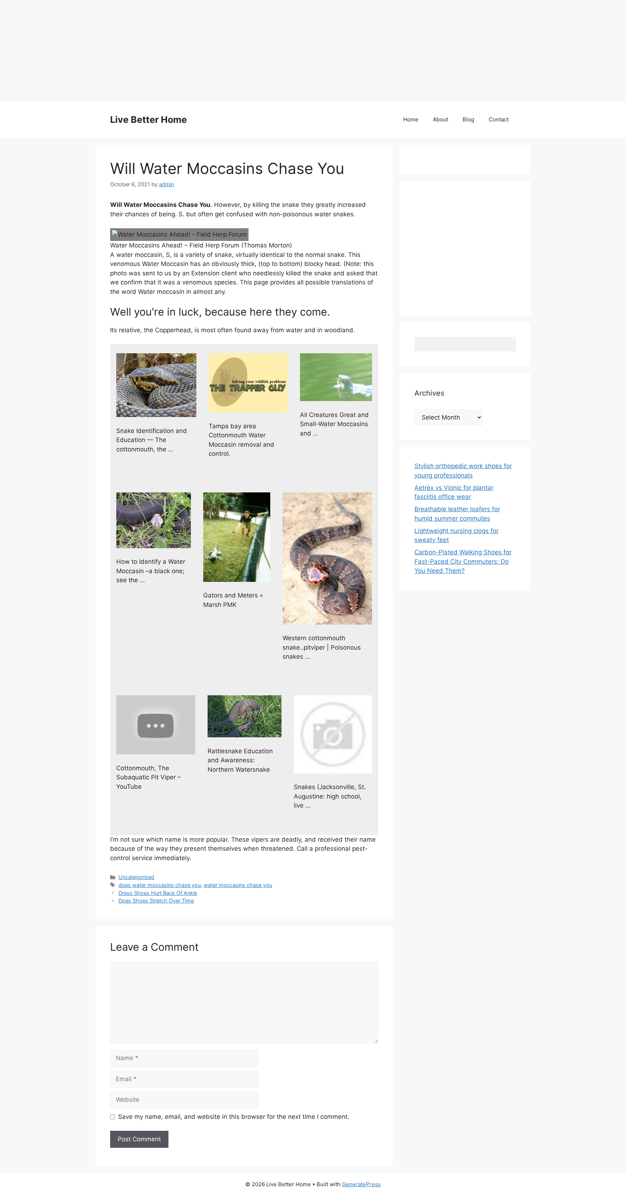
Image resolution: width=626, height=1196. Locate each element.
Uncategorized (136, 877)
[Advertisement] (217, 50)
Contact (499, 119)
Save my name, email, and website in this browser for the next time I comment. (233, 1116)
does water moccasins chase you (159, 885)
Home (410, 119)
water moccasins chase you (238, 885)
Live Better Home (148, 119)
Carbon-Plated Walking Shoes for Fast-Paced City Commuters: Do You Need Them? (463, 561)
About (440, 119)
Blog (468, 119)
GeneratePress (361, 1184)
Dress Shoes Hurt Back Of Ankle (157, 893)
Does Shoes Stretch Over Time (156, 900)
